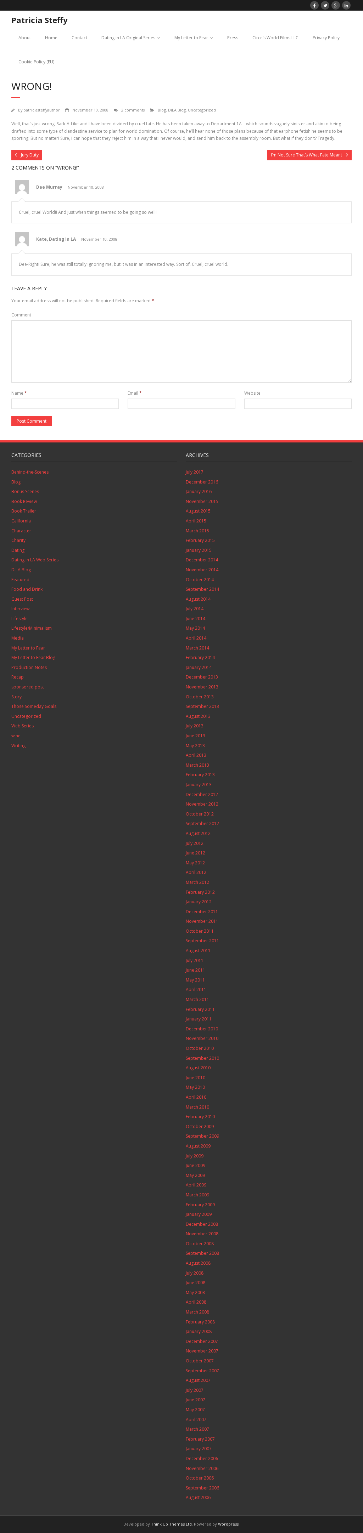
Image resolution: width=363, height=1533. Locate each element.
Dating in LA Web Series (34, 560)
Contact (79, 38)
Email (135, 393)
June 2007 (195, 1400)
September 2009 (202, 1136)
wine (16, 736)
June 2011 (195, 970)
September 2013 (202, 706)
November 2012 (202, 804)
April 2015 (196, 521)
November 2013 (202, 687)
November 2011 (202, 921)
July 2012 (194, 843)
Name (19, 393)
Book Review (24, 501)
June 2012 (195, 853)
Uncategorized (202, 110)
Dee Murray (49, 187)
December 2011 (202, 912)
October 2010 (200, 1048)
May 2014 (195, 628)
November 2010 (202, 1038)
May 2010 (195, 1087)
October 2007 (200, 1361)
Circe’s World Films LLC (275, 38)
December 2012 (202, 794)
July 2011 (194, 960)
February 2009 (200, 1205)
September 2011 (202, 941)
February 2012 (200, 892)
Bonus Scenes (25, 491)
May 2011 (195, 980)
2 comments (133, 110)
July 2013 (194, 726)
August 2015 (198, 511)
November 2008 (202, 1234)
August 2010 (198, 1068)
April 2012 (196, 872)
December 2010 (202, 1029)
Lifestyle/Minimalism (31, 628)
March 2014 (197, 648)
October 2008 (200, 1244)
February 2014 (200, 657)
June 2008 (195, 1283)
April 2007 (196, 1420)
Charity (18, 540)
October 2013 (200, 697)
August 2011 (198, 951)
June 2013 (195, 736)
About (24, 38)
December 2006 (202, 1458)
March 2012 (197, 882)
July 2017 (194, 472)
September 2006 (202, 1488)
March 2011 (197, 999)
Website (252, 393)
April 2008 (196, 1302)
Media (17, 638)
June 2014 (195, 619)
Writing (18, 746)
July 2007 (194, 1390)
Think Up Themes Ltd (171, 1524)
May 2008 (195, 1292)
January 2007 (199, 1449)
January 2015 (199, 550)
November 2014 (202, 570)
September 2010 (202, 1058)
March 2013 (197, 765)
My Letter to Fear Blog (33, 657)
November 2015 (202, 501)
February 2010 (200, 1117)
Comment (21, 315)
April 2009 (196, 1185)
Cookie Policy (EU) (36, 62)
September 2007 (202, 1371)
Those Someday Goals (33, 706)
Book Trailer (23, 511)
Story (16, 697)
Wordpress (228, 1524)
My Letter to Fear (191, 38)
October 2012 (200, 814)
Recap (17, 677)
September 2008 (202, 1253)
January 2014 (199, 667)
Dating (17, 550)
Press (232, 38)
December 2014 (202, 560)
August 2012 (198, 833)
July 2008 (194, 1273)
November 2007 (202, 1351)
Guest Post (22, 599)
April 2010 (196, 1097)
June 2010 (195, 1078)
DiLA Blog (177, 110)
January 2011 (199, 1019)
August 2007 (198, 1380)
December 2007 (202, 1341)
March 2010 (197, 1107)
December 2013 (202, 677)
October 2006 (200, 1478)
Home (51, 38)
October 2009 (200, 1126)
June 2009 (195, 1165)
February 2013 (200, 775)
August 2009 (198, 1146)
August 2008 (198, 1263)
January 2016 (199, 491)
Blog (162, 110)
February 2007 (200, 1439)
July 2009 (194, 1156)
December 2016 (202, 482)
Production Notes (29, 667)
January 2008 (199, 1331)
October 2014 (200, 580)
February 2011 (200, 1009)
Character (21, 531)
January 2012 (199, 902)
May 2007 (195, 1410)
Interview (20, 609)
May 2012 (195, 863)
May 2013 (195, 746)
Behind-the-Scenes (30, 472)
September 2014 (202, 589)
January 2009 (199, 1214)
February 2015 (200, 540)
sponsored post (27, 687)
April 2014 (196, 638)
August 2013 (198, 716)
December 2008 (202, 1224)
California (21, 521)
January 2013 (199, 785)
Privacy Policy (326, 38)
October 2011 (200, 931)
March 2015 (197, 531)
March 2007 (197, 1429)
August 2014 (198, 599)
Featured (20, 580)
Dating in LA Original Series (128, 38)
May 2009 (195, 1175)
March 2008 (197, 1312)
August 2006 (198, 1497)
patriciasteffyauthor (41, 110)
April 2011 (196, 989)
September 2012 (202, 823)
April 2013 (196, 755)
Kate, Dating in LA (56, 239)
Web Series (22, 726)
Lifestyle (19, 619)
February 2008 (200, 1322)
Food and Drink (27, 589)
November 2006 (202, 1468)
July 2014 (194, 609)
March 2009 (197, 1195)
